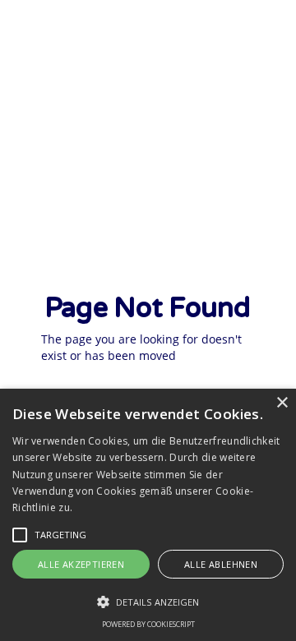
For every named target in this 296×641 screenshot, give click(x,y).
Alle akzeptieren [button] (81, 564)
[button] (19, 535)
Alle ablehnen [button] (220, 564)
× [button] (281, 403)
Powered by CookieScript (148, 624)
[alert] (148, 515)
